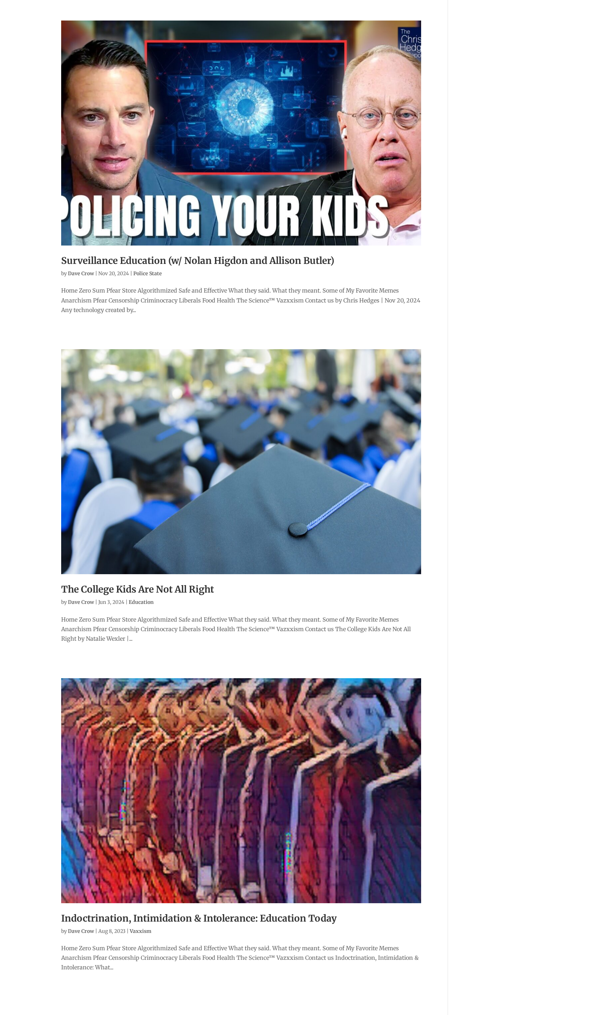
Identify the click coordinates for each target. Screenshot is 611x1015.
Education (141, 602)
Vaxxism (140, 931)
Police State (147, 273)
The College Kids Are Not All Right (137, 589)
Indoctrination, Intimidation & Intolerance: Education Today (199, 918)
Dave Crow (81, 273)
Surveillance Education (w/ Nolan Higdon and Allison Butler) (197, 260)
